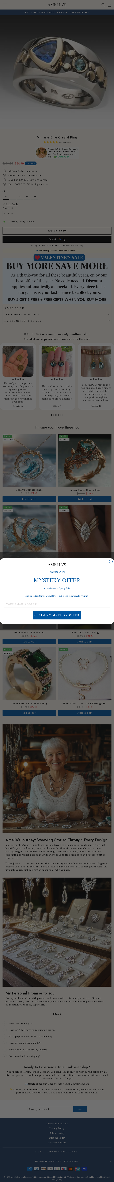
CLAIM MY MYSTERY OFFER (56, 615)
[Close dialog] (111, 561)
